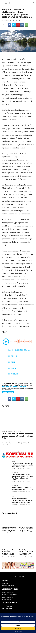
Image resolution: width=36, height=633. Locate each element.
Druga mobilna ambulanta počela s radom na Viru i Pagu (22, 488)
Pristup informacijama (8, 585)
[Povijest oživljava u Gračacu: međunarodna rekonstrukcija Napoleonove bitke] (6, 465)
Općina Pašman (6, 600)
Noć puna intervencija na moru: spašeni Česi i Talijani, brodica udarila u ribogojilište (26, 530)
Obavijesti (4, 431)
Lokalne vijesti (15, 472)
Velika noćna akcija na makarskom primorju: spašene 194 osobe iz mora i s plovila (9, 530)
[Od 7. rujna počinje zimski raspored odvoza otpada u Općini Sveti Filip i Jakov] (18, 418)
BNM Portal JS (15, 468)
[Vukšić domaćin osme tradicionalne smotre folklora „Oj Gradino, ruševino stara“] (6, 500)
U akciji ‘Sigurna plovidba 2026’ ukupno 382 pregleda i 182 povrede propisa (26, 552)
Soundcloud (9, 608)
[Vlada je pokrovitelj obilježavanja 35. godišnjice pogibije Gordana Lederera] (9, 543)
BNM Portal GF (11, 431)
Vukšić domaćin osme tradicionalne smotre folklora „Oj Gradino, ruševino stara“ (22, 500)
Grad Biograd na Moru (8, 592)
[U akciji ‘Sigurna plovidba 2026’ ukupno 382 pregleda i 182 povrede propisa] (26, 543)
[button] (33, 2)
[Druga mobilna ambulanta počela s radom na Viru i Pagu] (6, 489)
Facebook (9, 606)
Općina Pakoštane (7, 597)
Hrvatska (4, 6)
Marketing (5, 583)
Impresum (5, 580)
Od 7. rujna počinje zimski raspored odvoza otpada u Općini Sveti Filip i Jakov (17, 436)
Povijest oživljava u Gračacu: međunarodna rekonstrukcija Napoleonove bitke (22, 465)
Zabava (13, 461)
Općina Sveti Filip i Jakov (9, 595)
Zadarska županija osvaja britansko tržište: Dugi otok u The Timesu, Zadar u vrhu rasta (22, 477)
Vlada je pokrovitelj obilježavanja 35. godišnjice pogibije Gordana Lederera (8, 552)
